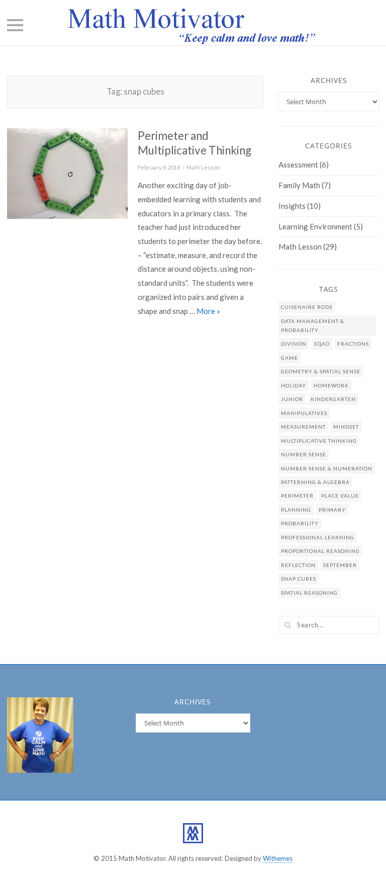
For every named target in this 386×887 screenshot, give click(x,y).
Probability (300, 523)
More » (208, 310)
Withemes (278, 858)
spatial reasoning (309, 593)
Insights (292, 205)
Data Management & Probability (312, 325)
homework (331, 385)
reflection (298, 565)
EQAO (322, 344)
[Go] (287, 625)
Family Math (299, 185)
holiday (293, 385)
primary (332, 510)
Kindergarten (333, 399)
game (289, 358)
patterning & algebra (315, 482)
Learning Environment (315, 226)
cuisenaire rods (306, 307)
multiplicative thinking (319, 441)
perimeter (297, 496)
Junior (292, 399)
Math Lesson (203, 167)
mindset (346, 427)
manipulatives (304, 413)
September (340, 565)
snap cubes (298, 579)
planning (296, 510)
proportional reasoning (320, 551)
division (294, 344)
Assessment (298, 164)
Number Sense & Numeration (326, 468)
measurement (303, 427)
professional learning (317, 537)
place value (340, 496)
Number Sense (303, 454)
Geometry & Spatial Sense (320, 371)
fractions (353, 344)
